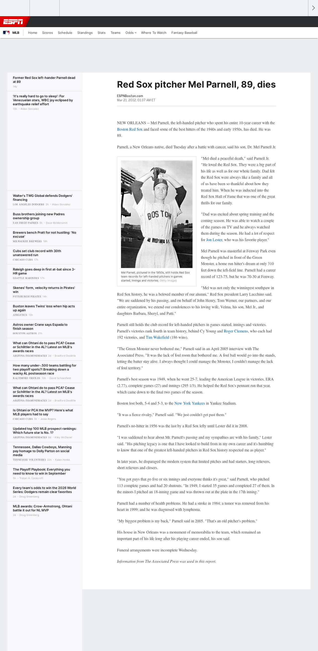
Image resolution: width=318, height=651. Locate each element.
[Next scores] (313, 8)
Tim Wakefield (157, 337)
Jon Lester (214, 239)
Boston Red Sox (130, 129)
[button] (302, 21)
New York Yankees (189, 403)
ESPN (13, 21)
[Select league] (15, 8)
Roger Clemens (236, 330)
